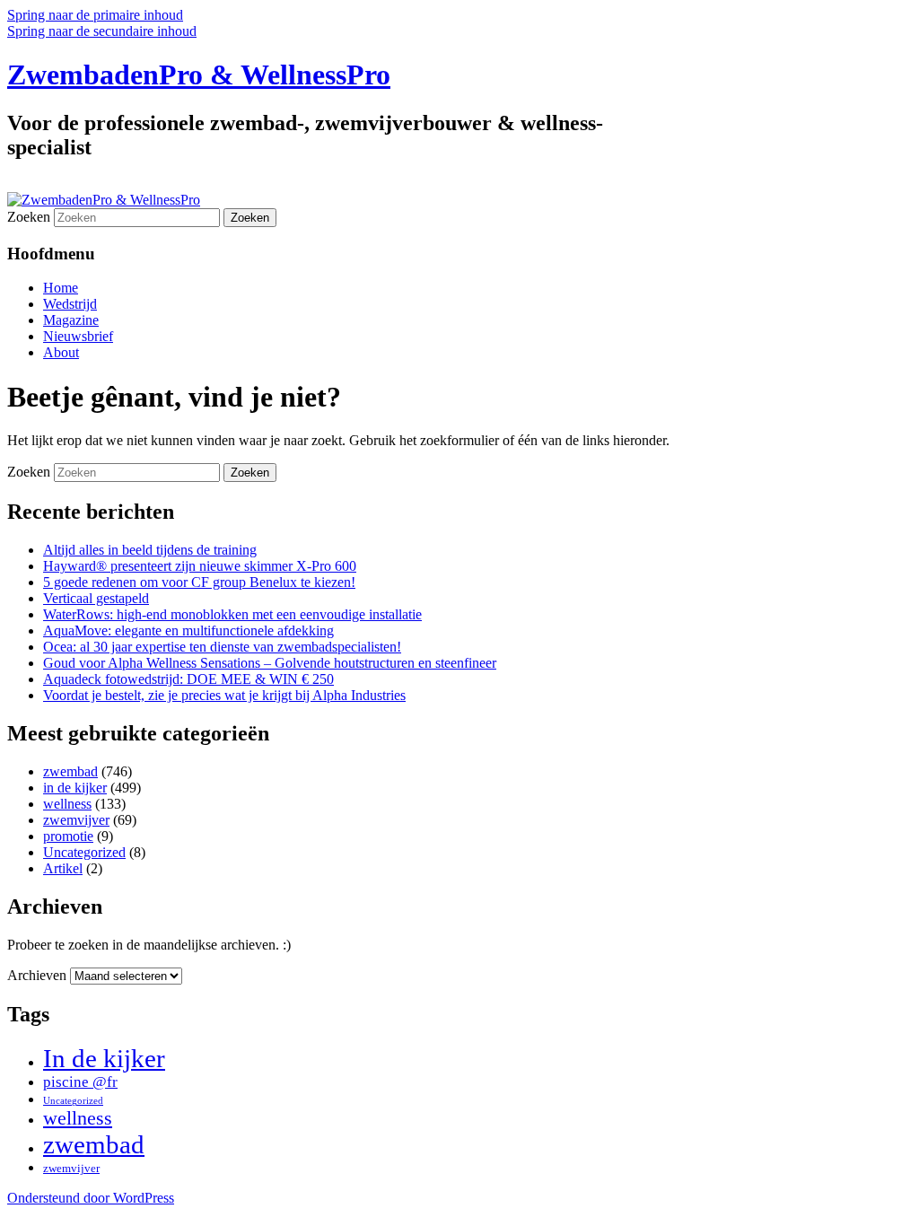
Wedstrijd (70, 303)
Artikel (63, 868)
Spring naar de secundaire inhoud (102, 31)
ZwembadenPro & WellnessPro (198, 74)
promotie (68, 836)
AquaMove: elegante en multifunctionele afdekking (188, 630)
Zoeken (28, 216)
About (61, 352)
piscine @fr (80, 1081)
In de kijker (104, 1058)
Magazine (71, 320)
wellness (67, 803)
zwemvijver (76, 820)
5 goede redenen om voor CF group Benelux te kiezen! (199, 582)
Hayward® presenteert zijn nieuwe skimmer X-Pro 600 (199, 566)
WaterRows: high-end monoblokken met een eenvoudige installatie (232, 614)
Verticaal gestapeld (96, 598)
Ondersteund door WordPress (90, 1197)
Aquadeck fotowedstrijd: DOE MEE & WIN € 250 (188, 679)
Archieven (36, 975)
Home (60, 287)
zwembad (70, 771)
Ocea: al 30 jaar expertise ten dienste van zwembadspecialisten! (222, 646)
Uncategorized (84, 852)
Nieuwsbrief (78, 336)
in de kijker (75, 787)
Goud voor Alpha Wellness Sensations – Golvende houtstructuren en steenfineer (269, 662)
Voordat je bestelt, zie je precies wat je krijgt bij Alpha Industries (224, 695)
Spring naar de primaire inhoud (95, 14)
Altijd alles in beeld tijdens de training (150, 549)
